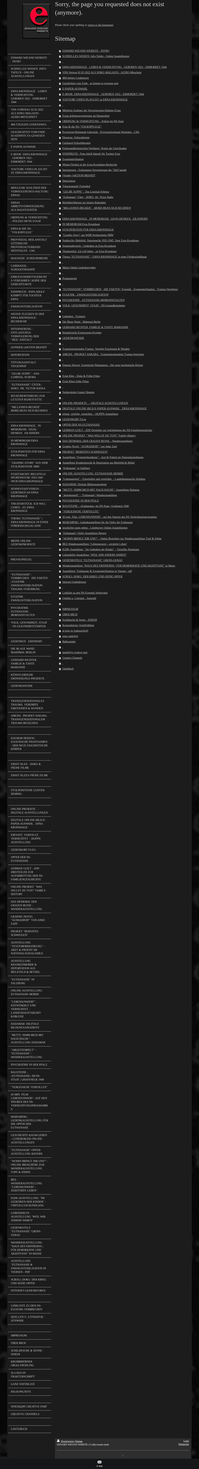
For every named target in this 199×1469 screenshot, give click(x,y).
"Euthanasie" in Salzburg (76, 468)
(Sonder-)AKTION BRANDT (78, 175)
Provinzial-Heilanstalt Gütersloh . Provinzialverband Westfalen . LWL (101, 132)
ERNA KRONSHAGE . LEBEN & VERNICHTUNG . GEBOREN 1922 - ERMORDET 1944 (114, 67)
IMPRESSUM (70, 609)
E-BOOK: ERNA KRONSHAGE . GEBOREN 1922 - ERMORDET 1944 (103, 94)
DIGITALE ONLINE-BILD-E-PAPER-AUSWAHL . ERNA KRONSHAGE (104, 408)
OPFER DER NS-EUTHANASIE (81, 424)
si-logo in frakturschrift (75, 630)
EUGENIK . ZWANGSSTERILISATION (85, 294)
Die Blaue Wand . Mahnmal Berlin (81, 321)
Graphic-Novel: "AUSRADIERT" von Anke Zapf (89, 446)
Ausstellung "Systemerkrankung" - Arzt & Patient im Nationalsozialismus (102, 457)
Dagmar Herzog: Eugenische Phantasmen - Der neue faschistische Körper (102, 365)
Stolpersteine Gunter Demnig (78, 392)
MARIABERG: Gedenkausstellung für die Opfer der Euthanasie (97, 522)
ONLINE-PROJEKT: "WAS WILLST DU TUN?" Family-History (99, 435)
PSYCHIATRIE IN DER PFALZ (80, 500)
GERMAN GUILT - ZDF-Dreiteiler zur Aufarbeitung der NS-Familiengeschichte (107, 430)
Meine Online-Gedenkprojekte (79, 267)
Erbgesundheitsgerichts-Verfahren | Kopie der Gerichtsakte (94, 148)
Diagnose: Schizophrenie (76, 137)
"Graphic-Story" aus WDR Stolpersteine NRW (87, 235)
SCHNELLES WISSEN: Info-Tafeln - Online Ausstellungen (95, 56)
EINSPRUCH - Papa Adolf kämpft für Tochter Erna (91, 153)
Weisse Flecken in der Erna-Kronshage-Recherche (89, 164)
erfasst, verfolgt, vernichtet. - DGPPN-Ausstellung (90, 413)
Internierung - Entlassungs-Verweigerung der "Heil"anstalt (94, 170)
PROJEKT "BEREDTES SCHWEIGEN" (85, 451)
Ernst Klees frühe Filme (75, 381)
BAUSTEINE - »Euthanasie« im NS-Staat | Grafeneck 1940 (95, 506)
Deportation (68, 180)
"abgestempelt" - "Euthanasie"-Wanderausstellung (89, 495)
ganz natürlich (70, 636)
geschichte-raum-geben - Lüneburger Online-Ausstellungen (94, 527)
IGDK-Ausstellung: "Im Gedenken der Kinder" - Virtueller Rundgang (100, 549)
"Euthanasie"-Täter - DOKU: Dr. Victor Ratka (87, 197)
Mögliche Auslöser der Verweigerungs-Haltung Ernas (91, 110)
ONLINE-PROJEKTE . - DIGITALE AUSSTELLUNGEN (95, 403)
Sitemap (79, 1441)
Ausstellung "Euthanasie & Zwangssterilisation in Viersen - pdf (97, 571)
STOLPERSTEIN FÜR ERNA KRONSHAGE (88, 229)
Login (186, 1441)
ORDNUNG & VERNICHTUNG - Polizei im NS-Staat (93, 121)
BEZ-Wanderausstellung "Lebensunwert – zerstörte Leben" (94, 544)
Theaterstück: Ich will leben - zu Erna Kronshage (89, 251)
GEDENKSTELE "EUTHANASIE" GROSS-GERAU (92, 560)
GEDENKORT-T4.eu (74, 419)
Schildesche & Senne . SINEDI (79, 619)
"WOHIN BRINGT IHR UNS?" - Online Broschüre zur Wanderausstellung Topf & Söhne (111, 538)
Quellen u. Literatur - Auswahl (79, 598)
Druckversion (67, 1441)
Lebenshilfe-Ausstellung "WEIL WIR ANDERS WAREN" (94, 554)
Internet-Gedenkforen (74, 582)
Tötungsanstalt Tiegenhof (76, 186)
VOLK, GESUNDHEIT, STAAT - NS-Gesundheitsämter (93, 305)
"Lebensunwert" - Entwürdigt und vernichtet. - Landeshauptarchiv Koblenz (103, 479)
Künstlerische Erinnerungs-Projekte (81, 332)
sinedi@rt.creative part (74, 652)
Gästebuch (68, 668)
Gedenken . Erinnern (73, 316)
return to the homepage (100, 25)
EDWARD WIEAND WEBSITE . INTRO (85, 50)
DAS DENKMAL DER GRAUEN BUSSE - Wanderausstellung (97, 441)
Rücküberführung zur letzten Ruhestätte (84, 202)
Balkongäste (69, 641)
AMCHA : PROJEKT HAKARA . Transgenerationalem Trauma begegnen (103, 354)
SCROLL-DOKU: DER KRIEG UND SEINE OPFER (92, 576)
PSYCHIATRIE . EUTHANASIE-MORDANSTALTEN (93, 300)
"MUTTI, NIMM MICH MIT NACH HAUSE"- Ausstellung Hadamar (101, 489)
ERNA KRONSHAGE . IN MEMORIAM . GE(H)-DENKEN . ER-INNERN (105, 218)
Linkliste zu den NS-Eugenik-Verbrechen (85, 592)
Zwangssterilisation (73, 159)
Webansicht (183, 1444)
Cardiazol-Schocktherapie (76, 142)
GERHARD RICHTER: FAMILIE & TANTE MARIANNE (95, 327)
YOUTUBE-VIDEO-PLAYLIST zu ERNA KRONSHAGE (95, 99)
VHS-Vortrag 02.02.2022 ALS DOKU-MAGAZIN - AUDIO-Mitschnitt (101, 72)
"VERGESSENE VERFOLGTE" (80, 511)
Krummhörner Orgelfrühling (78, 625)
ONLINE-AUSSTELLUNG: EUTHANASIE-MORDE (92, 473)
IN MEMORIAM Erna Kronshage (81, 224)
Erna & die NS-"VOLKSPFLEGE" (82, 126)
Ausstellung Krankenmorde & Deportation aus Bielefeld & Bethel (98, 462)
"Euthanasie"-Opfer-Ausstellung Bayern (84, 533)
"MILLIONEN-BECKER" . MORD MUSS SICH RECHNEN (96, 208)
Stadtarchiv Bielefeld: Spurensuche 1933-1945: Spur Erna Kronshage (100, 240)
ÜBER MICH (69, 614)
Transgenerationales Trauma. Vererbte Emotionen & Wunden (96, 348)
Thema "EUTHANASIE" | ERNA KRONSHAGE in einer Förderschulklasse (104, 256)
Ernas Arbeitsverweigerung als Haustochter (86, 115)
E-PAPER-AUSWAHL (75, 88)
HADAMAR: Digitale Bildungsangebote (84, 484)
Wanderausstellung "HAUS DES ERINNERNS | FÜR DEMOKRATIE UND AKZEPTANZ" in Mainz (118, 565)
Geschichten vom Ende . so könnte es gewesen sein (90, 83)
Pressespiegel (69, 278)
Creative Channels (72, 657)
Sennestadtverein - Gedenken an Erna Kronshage (89, 245)
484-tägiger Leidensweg (75, 77)
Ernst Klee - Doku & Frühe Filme (81, 376)
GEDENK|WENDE (73, 338)
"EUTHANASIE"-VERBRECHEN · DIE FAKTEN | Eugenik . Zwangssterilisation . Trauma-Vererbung (120, 289)
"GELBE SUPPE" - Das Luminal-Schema (85, 191)
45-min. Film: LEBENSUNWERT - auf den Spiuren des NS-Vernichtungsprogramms (109, 516)
